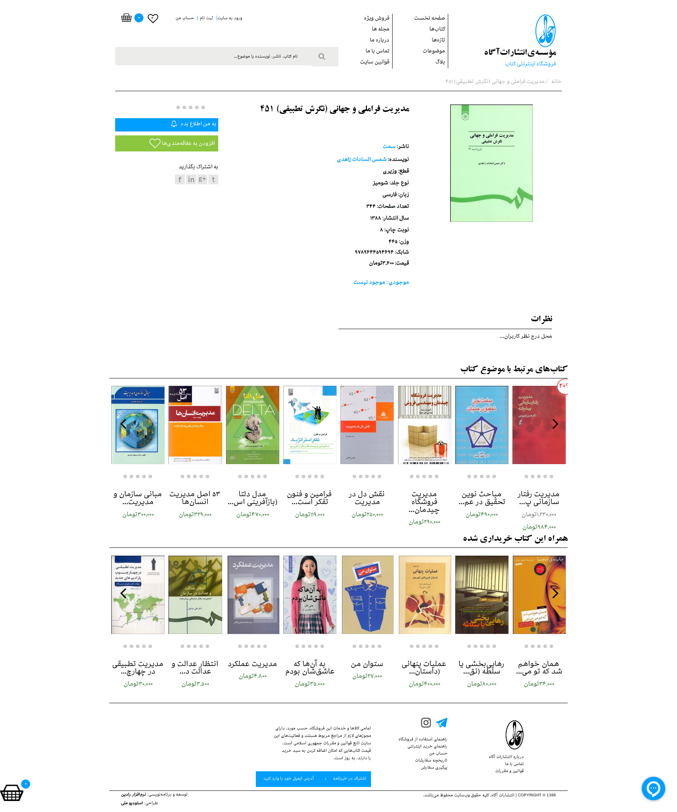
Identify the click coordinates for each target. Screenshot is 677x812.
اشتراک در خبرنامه (349, 779)
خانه (556, 82)
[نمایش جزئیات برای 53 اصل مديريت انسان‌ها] (195, 425)
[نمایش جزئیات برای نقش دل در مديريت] (367, 425)
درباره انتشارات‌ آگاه (506, 758)
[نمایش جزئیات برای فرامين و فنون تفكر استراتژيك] (310, 425)
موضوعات (434, 51)
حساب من (438, 754)
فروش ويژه (376, 19)
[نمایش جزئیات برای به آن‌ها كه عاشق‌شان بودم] (310, 595)
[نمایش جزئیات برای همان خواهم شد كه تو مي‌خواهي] (539, 595)
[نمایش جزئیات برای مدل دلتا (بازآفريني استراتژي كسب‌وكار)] (252, 425)
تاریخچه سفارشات (431, 761)
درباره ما (379, 40)
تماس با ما (377, 51)
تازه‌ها (438, 40)
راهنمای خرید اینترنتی (427, 747)
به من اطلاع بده (197, 124)
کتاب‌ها (437, 29)
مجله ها (380, 29)
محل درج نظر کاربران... (526, 337)
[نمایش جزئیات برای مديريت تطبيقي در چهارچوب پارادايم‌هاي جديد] (138, 595)
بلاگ (440, 62)
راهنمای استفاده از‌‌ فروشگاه (422, 740)
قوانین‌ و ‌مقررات (509, 772)
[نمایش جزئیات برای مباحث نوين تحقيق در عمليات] (482, 425)
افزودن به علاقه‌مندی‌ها (188, 144)
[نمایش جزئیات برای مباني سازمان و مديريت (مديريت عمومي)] (138, 425)
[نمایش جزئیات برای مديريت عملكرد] (252, 595)
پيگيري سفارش (434, 768)
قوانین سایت (374, 62)
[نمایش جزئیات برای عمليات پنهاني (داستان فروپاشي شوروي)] (424, 595)
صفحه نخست (429, 19)
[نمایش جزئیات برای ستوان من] (367, 595)
